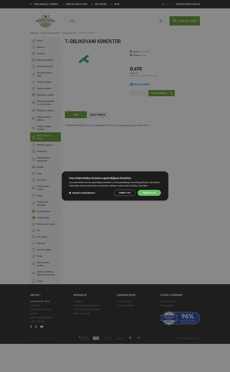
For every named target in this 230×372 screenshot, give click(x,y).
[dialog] (115, 186)
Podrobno (143, 185)
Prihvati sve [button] (149, 193)
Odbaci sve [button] (125, 193)
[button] (82, 192)
